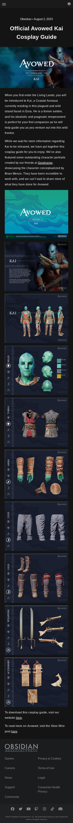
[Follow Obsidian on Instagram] (44, 809)
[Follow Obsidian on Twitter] (20, 809)
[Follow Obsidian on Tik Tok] (52, 809)
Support (10, 787)
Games (9, 758)
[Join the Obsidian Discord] (60, 809)
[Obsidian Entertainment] (21, 748)
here (19, 717)
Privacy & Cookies (49, 758)
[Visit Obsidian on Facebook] (12, 809)
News (8, 777)
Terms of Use (46, 768)
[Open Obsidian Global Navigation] (69, 4)
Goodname (45, 162)
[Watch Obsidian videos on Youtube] (28, 809)
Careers (10, 768)
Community (12, 796)
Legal (41, 777)
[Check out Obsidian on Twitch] (36, 809)
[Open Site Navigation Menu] (4, 4)
